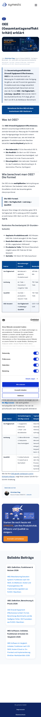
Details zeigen (30, 379)
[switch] (36, 359)
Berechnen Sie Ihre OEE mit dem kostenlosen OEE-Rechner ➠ (20, 109)
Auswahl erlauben (20, 390)
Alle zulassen (20, 384)
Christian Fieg (10, 58)
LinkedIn (29, 495)
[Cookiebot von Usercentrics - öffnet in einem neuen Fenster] (30, 320)
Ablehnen (20, 395)
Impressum (20, 709)
